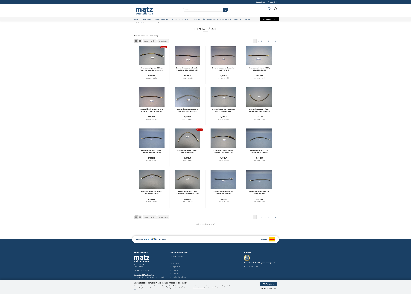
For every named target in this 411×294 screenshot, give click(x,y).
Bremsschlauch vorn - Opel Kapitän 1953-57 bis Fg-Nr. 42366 (187, 192)
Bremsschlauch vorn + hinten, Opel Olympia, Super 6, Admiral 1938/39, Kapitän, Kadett (259, 110)
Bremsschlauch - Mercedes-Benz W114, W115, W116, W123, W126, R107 (151, 110)
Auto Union (147, 19)
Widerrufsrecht (178, 256)
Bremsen (197, 19)
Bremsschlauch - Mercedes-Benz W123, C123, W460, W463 (223, 110)
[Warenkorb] (275, 11)
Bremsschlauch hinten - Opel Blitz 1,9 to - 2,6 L (259, 192)
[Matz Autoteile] (144, 10)
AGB (174, 260)
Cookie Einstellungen (180, 277)
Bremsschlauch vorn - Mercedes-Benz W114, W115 (223, 69)
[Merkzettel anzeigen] (269, 11)
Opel (275, 19)
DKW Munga (266, 19)
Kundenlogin (273, 2)
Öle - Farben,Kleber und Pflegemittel (217, 19)
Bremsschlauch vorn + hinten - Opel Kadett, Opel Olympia (151, 151)
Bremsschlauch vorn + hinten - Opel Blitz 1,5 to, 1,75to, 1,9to (223, 151)
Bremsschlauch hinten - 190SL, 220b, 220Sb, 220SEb (259, 69)
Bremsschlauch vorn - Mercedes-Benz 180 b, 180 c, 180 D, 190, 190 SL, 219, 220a (187, 69)
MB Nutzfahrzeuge (161, 19)
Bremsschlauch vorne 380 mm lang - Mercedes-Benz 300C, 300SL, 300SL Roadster (187, 110)
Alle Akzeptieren (268, 284)
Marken (137, 19)
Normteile (238, 19)
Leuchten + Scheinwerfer (181, 19)
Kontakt (175, 274)
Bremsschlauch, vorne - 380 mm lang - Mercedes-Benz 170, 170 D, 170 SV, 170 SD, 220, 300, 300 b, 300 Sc (151, 69)
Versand (175, 270)
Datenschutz (177, 263)
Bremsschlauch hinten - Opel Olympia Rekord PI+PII (223, 192)
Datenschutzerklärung (141, 290)
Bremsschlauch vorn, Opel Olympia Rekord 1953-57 (259, 151)
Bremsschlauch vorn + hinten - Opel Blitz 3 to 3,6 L (187, 151)
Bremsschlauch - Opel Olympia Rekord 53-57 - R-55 (151, 192)
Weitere (248, 19)
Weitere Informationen (268, 288)
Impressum (176, 267)
